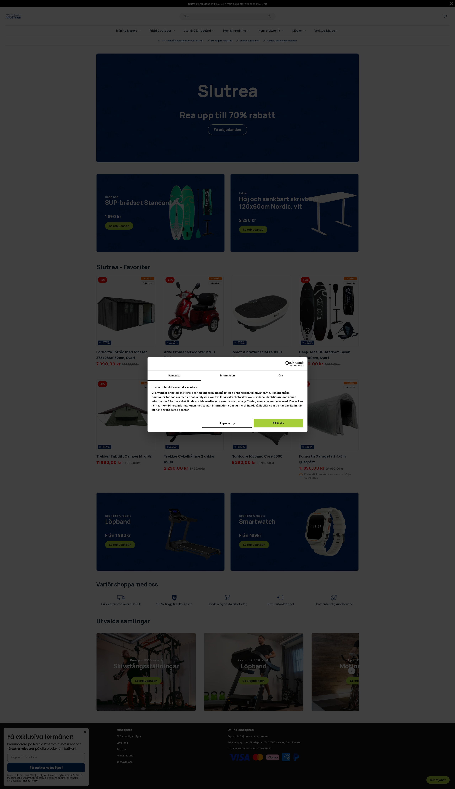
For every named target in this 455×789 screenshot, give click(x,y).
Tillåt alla (278, 423)
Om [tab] (281, 375)
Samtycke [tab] (174, 375)
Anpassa (225, 423)
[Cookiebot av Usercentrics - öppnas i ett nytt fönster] (288, 363)
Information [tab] (227, 375)
